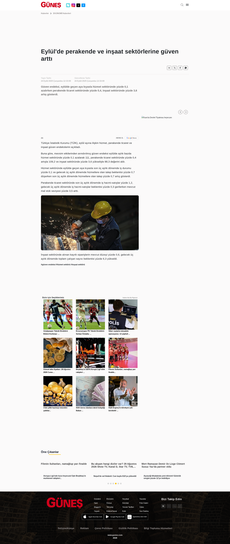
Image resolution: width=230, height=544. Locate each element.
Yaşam (97, 511)
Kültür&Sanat (111, 511)
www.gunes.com (115, 535)
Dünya (109, 503)
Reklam (84, 528)
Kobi (124, 511)
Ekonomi (109, 499)
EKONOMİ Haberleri (62, 13)
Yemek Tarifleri (128, 507)
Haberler (45, 13)
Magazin (97, 507)
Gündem (97, 499)
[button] (180, 112)
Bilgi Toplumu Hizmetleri (158, 528)
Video (141, 507)
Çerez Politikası (104, 528)
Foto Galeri (143, 503)
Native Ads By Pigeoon (130, 298)
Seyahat (125, 499)
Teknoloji (109, 507)
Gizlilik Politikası (128, 528)
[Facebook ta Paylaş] (180, 68)
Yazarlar (142, 499)
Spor (96, 503)
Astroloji (125, 503)
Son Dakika (144, 511)
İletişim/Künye (66, 528)
